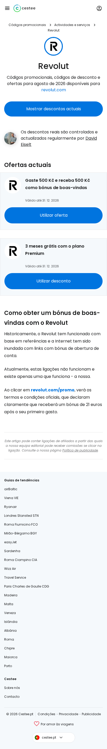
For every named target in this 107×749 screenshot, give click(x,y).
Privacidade (68, 714)
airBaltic (10, 489)
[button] (7, 8)
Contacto (11, 696)
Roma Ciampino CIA (20, 560)
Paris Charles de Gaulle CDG (26, 586)
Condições (46, 714)
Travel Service (15, 577)
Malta (8, 604)
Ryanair (10, 507)
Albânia (10, 630)
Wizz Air (10, 568)
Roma (9, 639)
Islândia (10, 621)
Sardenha (12, 551)
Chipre (9, 648)
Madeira (10, 595)
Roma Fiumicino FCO (21, 524)
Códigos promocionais (27, 25)
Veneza (10, 613)
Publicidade (91, 714)
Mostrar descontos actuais (53, 109)
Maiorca (10, 657)
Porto (8, 666)
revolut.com (53, 90)
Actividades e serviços (72, 25)
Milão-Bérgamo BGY (20, 533)
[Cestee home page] (24, 8)
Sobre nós (12, 688)
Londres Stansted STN (21, 515)
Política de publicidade (80, 450)
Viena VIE (11, 498)
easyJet (10, 542)
